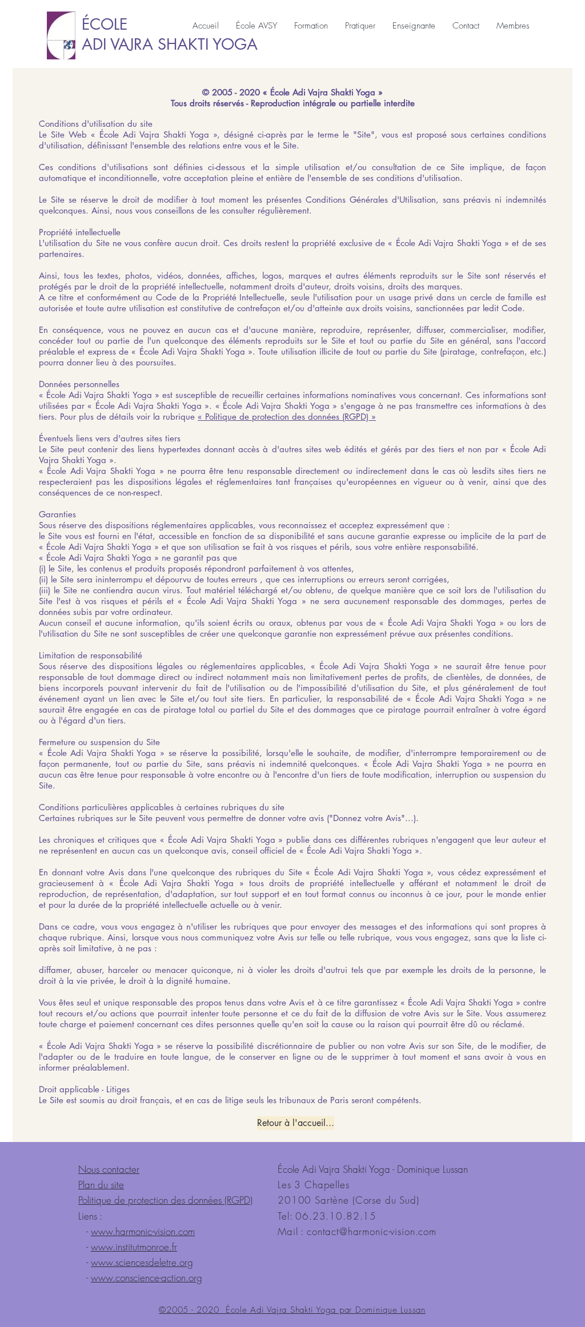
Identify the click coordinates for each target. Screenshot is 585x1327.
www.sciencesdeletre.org (142, 1262)
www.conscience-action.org (146, 1277)
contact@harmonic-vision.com (371, 1231)
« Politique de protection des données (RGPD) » (287, 416)
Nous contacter (108, 1169)
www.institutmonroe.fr (134, 1246)
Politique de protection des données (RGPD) (165, 1200)
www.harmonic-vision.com (143, 1231)
